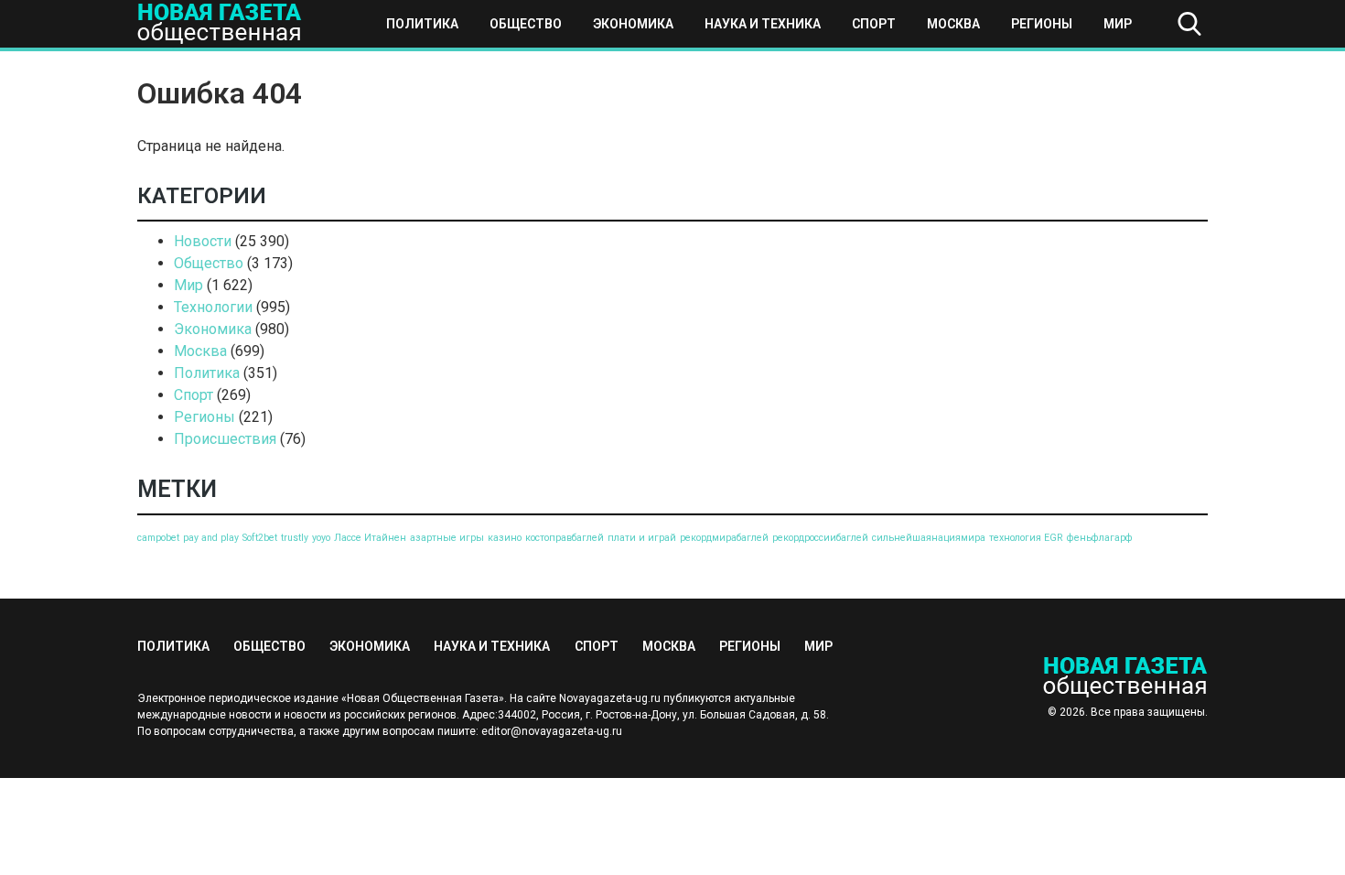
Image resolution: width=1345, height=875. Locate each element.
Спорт (874, 23)
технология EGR (1026, 538)
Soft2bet (259, 538)
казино (505, 538)
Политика (422, 23)
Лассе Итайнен (370, 538)
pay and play (211, 538)
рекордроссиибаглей (820, 538)
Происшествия (225, 439)
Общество (526, 23)
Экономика (633, 23)
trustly (294, 538)
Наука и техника (763, 23)
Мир (1117, 23)
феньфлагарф (1100, 538)
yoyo (321, 538)
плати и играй (642, 538)
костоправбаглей (564, 538)
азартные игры (447, 538)
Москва (953, 23)
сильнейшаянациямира (928, 538)
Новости (202, 241)
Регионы (1041, 23)
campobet (158, 538)
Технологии (213, 307)
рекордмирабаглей (724, 538)
